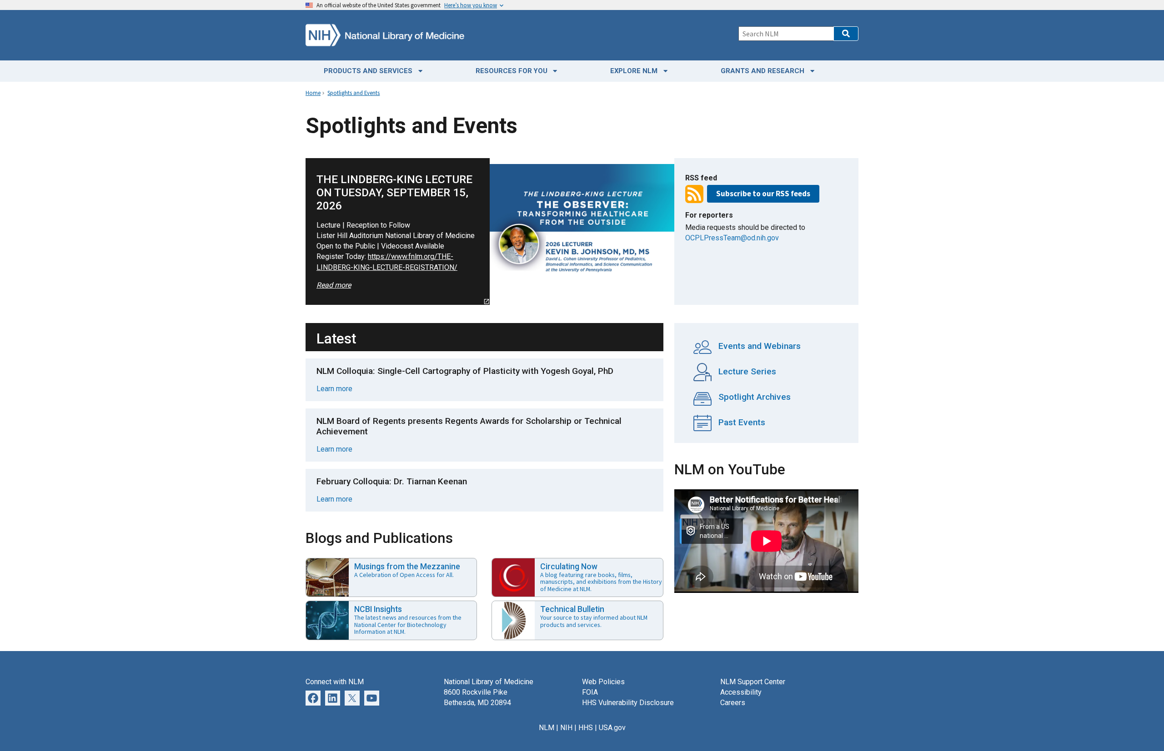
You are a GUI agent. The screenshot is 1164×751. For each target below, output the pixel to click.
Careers (732, 702)
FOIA (590, 692)
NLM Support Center (752, 681)
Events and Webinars (758, 346)
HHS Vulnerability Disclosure (628, 702)
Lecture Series (746, 371)
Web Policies (603, 681)
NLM (546, 727)
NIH (566, 727)
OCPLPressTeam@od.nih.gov (732, 238)
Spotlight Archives (753, 397)
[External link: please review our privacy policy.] (332, 697)
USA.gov (612, 727)
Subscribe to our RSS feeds (763, 194)
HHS (585, 727)
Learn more (334, 388)
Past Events (740, 422)
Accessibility (741, 692)
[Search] (845, 33)
